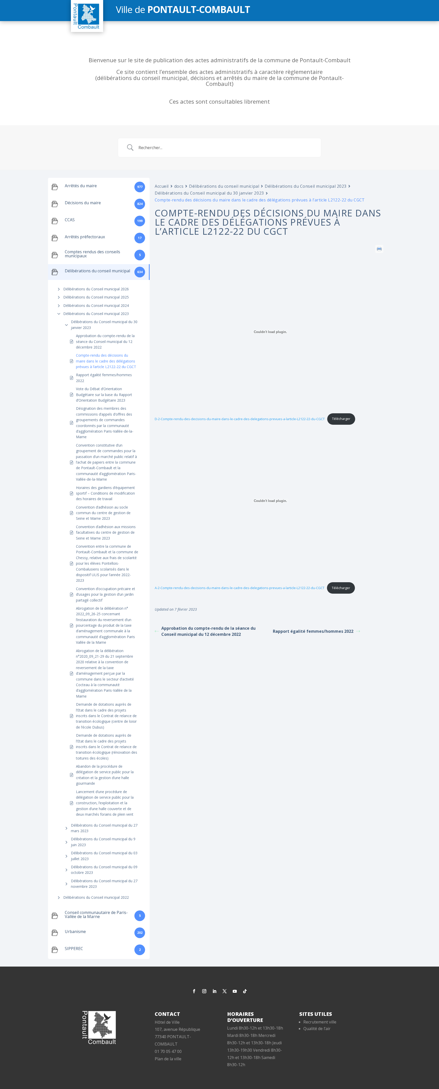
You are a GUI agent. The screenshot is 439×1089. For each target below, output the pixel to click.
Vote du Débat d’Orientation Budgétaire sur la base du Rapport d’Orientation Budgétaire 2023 (104, 394)
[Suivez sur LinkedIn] (214, 991)
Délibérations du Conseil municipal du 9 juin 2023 (103, 842)
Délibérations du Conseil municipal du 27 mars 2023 (104, 828)
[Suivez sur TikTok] (245, 991)
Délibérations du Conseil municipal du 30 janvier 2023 (104, 324)
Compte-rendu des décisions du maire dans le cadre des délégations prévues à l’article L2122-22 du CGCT (106, 361)
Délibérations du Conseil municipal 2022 (96, 897)
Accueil (162, 186)
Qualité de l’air (317, 1028)
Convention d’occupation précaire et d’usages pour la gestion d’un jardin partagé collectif (105, 594)
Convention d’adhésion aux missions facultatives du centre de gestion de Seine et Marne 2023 (106, 532)
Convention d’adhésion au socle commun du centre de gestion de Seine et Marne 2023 (103, 513)
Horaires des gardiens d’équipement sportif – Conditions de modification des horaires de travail (105, 493)
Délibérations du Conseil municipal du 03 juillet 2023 (104, 855)
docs (178, 186)
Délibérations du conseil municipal (224, 186)
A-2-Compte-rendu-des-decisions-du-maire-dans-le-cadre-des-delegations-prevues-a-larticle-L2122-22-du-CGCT (239, 588)
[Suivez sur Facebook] (194, 991)
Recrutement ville (319, 1022)
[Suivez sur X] (225, 991)
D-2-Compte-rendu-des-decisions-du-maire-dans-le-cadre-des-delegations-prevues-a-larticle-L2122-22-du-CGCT (240, 418)
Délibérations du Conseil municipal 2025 (96, 297)
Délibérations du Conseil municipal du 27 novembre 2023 (104, 883)
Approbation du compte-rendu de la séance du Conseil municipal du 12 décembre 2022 (105, 341)
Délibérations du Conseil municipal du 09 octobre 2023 (104, 869)
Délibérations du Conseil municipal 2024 (96, 305)
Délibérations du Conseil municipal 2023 (96, 313)
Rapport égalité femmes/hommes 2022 (104, 377)
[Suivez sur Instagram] (204, 991)
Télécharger (341, 418)
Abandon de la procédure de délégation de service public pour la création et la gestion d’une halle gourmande (105, 775)
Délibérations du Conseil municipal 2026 (96, 289)
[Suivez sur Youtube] (235, 991)
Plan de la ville (168, 1059)
